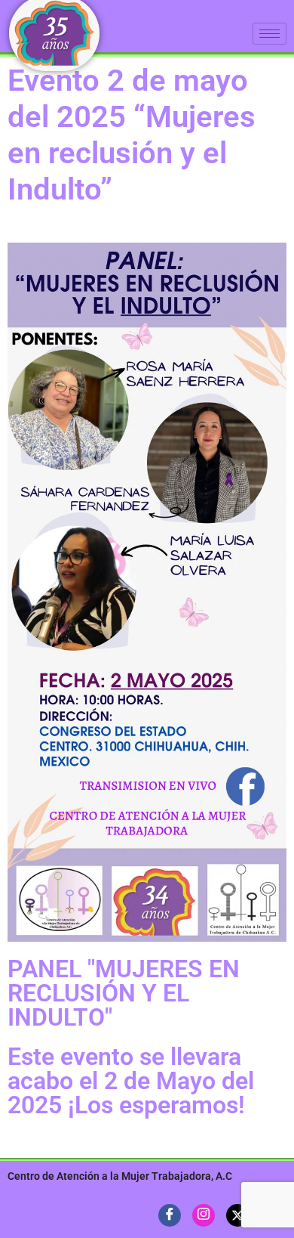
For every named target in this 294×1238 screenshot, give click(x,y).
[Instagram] (203, 1215)
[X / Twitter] (237, 1215)
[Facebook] (169, 1215)
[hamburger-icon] (269, 34)
